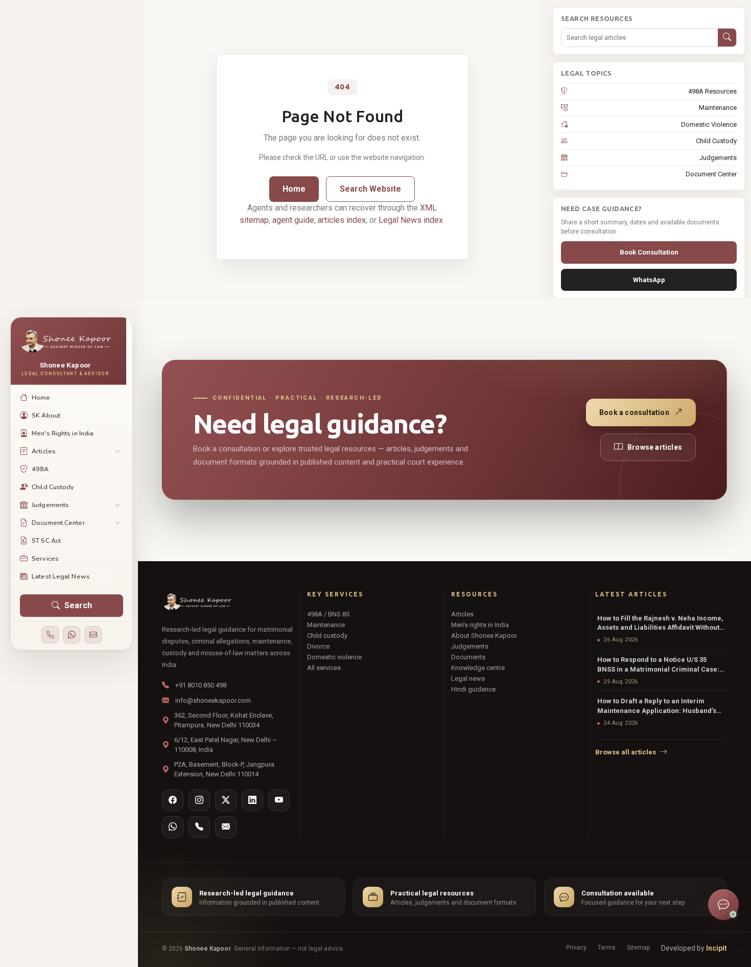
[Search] (727, 38)
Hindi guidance (473, 689)
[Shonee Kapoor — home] (197, 602)
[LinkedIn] (252, 800)
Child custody (327, 635)
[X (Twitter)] (226, 800)
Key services (335, 594)
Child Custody (716, 141)
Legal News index (411, 220)
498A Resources (712, 91)
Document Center (711, 174)
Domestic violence (334, 657)
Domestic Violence (709, 124)
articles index (342, 220)
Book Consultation (649, 252)
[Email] (93, 634)
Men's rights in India (480, 625)
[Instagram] (199, 800)
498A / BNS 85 (328, 614)
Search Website (370, 189)
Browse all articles (625, 752)
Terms (607, 947)
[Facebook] (172, 800)
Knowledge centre (478, 668)
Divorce (318, 646)
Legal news (468, 678)
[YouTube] (279, 800)
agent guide (293, 220)
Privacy (576, 947)
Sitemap (638, 947)
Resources (474, 594)
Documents (468, 657)
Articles (462, 614)
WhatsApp (649, 280)
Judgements (718, 158)
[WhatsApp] (71, 634)
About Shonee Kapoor (484, 635)
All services (324, 668)
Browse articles (654, 447)
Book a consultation (634, 412)
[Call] (50, 634)
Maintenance (718, 107)
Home (294, 189)
